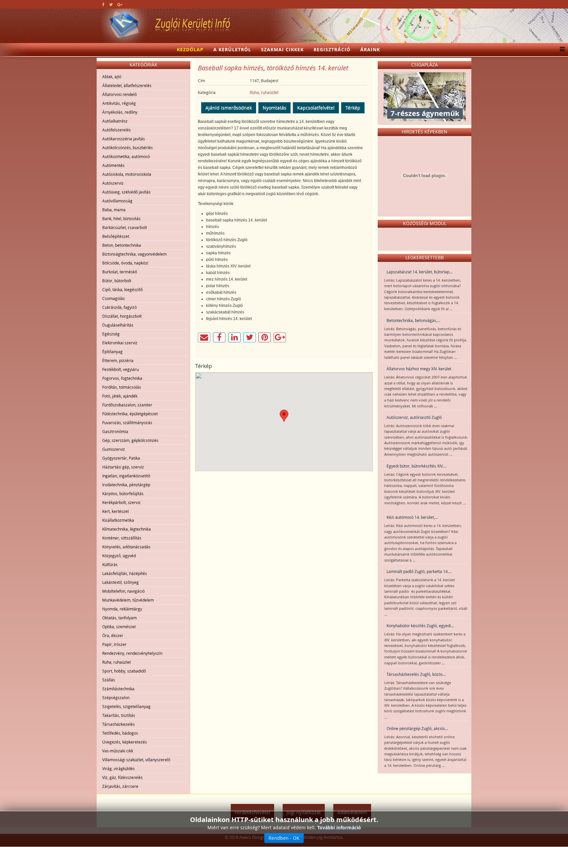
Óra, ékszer (112, 635)
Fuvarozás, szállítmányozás (127, 422)
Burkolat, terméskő (119, 271)
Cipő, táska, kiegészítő (122, 289)
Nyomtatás (274, 107)
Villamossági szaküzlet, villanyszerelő (136, 759)
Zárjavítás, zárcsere (120, 786)
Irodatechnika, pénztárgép (126, 484)
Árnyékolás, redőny (119, 112)
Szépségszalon (116, 697)
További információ (339, 827)
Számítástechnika (118, 688)
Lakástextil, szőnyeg (120, 582)
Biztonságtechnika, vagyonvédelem (134, 254)
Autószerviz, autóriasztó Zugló (414, 417)
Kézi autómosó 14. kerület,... (412, 517)
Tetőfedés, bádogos (120, 733)
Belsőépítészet (115, 236)
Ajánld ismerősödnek (228, 107)
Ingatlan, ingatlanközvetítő (126, 475)
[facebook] (103, 4)
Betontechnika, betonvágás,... (413, 320)
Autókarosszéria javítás (123, 138)
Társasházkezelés (118, 724)
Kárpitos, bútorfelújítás (123, 493)
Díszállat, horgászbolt (122, 316)
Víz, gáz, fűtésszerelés (122, 777)
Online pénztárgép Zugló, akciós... (417, 728)
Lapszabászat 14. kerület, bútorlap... (419, 271)
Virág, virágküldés (118, 768)
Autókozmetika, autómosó (126, 156)
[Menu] (560, 49)
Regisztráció (332, 49)
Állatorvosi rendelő (119, 94)
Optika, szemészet (119, 626)
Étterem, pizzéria (117, 360)
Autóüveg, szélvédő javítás (126, 192)
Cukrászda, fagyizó (119, 307)
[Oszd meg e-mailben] (204, 337)
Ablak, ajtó (111, 76)
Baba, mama (114, 209)
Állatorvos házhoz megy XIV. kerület (419, 368)
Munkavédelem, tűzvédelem (128, 600)
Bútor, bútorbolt (116, 280)
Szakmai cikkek (282, 49)
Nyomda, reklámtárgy (122, 608)
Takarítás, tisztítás (118, 715)
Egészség (111, 333)
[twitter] (111, 4)
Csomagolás (113, 298)
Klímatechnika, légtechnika (126, 529)
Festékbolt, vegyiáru (120, 369)
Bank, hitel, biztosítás (121, 218)
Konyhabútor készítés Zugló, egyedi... (420, 625)
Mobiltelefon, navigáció (123, 591)
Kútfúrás (110, 564)
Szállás (108, 679)
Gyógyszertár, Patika (121, 458)
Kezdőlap (190, 49)
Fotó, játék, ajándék (119, 396)
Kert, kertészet (115, 511)
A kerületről (232, 49)
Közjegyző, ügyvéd (119, 555)
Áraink (370, 49)
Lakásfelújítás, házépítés (124, 573)
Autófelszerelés (116, 129)
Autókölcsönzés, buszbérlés (127, 147)
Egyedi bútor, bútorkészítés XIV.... (416, 466)
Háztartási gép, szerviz (123, 466)
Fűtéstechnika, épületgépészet (130, 413)
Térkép (352, 107)
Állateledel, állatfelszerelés (127, 85)
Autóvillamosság (117, 200)
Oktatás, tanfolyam (119, 617)
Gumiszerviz (113, 449)
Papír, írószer (114, 644)
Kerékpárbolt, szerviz (121, 502)
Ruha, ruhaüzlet (116, 662)
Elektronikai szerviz (119, 342)
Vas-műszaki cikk (117, 750)
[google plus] (119, 4)
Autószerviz (113, 183)
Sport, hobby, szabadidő (124, 671)
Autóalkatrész (115, 121)
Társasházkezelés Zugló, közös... (416, 674)
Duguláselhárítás (117, 325)
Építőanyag (112, 351)
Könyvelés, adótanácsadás (126, 546)
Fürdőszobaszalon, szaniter (127, 404)
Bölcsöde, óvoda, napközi (125, 262)
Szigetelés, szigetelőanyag (126, 706)
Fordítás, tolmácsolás (121, 387)
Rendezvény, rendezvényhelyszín (132, 653)
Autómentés (113, 165)
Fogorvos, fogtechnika (122, 378)
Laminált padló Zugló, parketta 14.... (419, 571)
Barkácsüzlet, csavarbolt (124, 227)
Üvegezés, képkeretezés (124, 741)
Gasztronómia (115, 431)
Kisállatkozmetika (118, 520)
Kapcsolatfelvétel (316, 107)
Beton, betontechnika (121, 245)
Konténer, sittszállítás (121, 537)
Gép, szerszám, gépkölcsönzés (130, 440)
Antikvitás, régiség (119, 103)
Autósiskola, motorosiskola (126, 174)
